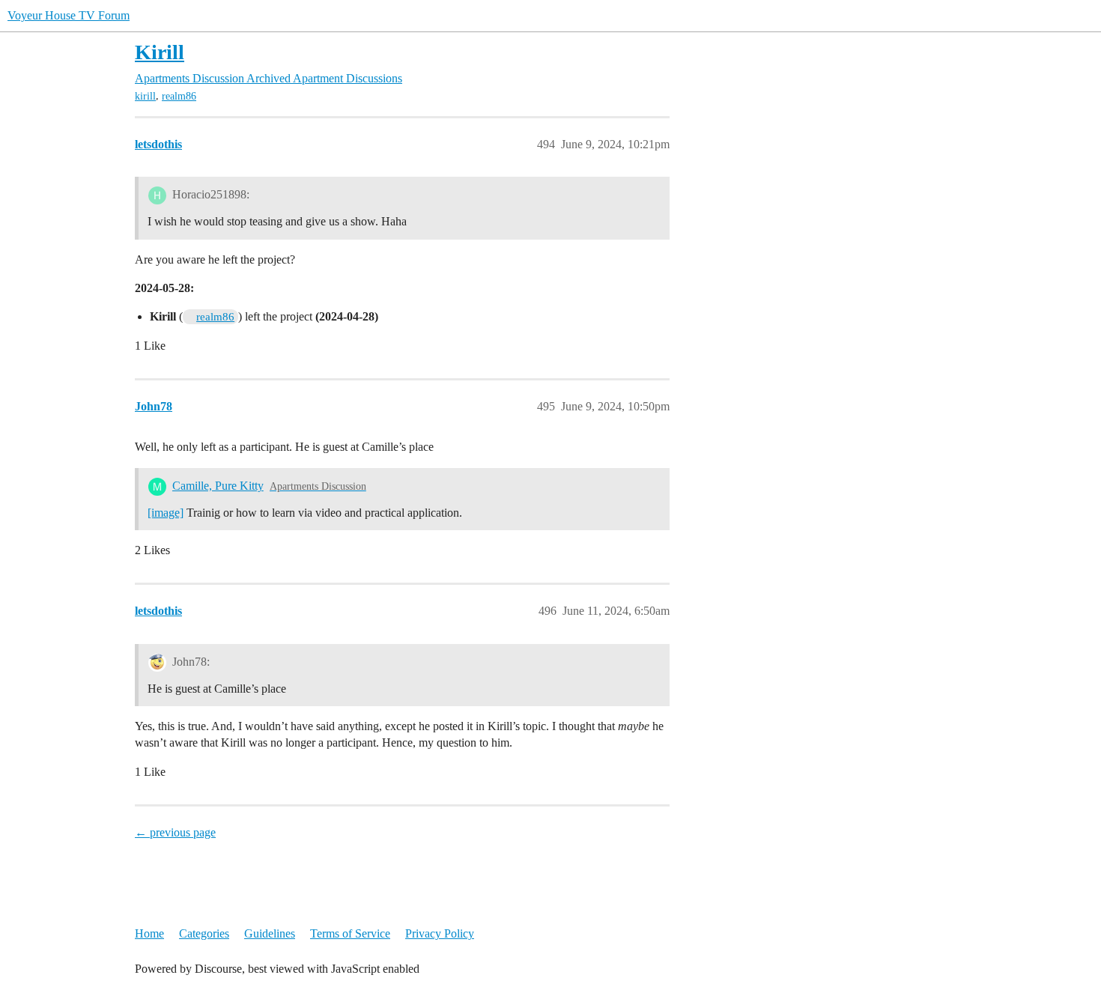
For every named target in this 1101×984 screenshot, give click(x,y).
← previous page (175, 832)
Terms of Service (350, 933)
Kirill (159, 52)
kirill (145, 96)
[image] (166, 512)
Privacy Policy (439, 933)
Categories (204, 933)
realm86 (179, 96)
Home (149, 933)
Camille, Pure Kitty (218, 485)
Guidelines (269, 933)
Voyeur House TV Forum (68, 15)
